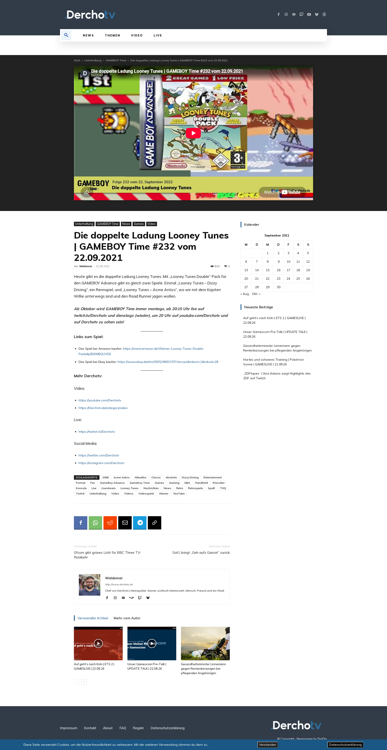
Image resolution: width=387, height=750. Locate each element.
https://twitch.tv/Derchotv (97, 432)
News (126, 224)
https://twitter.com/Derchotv (99, 455)
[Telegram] (139, 523)
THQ (223, 488)
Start (77, 60)
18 (298, 270)
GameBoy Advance (112, 482)
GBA (187, 482)
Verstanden (267, 745)
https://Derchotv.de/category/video (103, 408)
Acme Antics (122, 477)
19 (308, 270)
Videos (128, 493)
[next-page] (84, 682)
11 (298, 262)
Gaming (174, 482)
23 (278, 279)
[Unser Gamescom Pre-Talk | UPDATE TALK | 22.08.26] (151, 643)
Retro (179, 488)
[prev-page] (77, 682)
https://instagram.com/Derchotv (101, 463)
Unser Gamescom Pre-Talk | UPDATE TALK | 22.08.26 (275, 334)
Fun (92, 482)
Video (152, 224)
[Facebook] (278, 14)
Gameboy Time (140, 482)
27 (246, 287)
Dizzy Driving (190, 477)
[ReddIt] (110, 523)
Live (94, 488)
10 (288, 262)
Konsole (81, 488)
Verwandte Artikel (92, 618)
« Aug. (245, 294)
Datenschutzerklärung (345, 745)
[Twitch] (301, 14)
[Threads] (324, 14)
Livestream (108, 488)
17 (288, 270)
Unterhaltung (92, 60)
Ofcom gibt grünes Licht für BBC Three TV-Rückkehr (107, 554)
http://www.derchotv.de (119, 584)
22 (267, 279)
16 (278, 270)
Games (139, 224)
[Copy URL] (154, 523)
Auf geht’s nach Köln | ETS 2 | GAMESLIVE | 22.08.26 (274, 320)
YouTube (179, 493)
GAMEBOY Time (116, 60)
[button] (66, 35)
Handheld (201, 482)
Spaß (211, 488)
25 (298, 279)
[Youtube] (309, 14)
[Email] (125, 523)
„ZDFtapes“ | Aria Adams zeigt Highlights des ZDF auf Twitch (277, 375)
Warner (163, 493)
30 (278, 287)
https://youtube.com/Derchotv (100, 400)
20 (246, 279)
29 (267, 287)
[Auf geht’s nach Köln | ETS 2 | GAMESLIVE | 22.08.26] (98, 643)
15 (267, 270)
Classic (156, 477)
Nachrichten (151, 488)
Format (80, 482)
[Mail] (294, 14)
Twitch (80, 493)
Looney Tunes (129, 488)
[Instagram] (286, 14)
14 (257, 270)
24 (288, 279)
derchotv (171, 477)
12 (308, 262)
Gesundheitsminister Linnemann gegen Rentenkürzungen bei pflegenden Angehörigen (203, 668)
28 (257, 287)
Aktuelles (140, 477)
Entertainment (213, 477)
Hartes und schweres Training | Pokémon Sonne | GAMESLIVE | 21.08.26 (273, 362)
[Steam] (133, 598)
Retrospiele (195, 488)
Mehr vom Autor (127, 618)
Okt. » (256, 294)
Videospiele (146, 493)
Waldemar (85, 266)
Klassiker (219, 482)
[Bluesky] (316, 14)
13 (246, 270)
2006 (105, 477)
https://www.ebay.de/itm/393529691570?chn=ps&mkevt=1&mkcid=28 (168, 362)
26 (308, 279)
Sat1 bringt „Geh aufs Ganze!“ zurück (201, 552)
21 (257, 279)
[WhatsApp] (95, 523)
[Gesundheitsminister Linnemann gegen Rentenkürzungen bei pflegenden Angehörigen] (205, 643)
